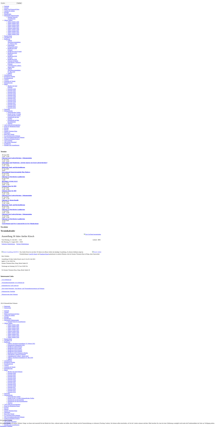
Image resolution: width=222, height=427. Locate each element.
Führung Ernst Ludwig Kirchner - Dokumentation (17, 158)
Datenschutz (7, 308)
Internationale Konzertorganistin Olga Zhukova (16, 172)
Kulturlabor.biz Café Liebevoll (9, 285)
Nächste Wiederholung (22, 244)
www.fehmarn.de (6, 279)
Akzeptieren (3, 426)
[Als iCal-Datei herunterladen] (92, 234)
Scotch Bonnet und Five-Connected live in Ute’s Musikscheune (20, 223)
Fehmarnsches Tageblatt (8, 291)
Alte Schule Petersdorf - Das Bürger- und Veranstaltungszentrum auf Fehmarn (22, 288)
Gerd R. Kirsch (33, 254)
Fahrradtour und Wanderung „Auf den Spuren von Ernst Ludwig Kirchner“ (25, 162)
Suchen (19, 3)
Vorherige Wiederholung (8, 244)
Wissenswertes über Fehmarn (9, 294)
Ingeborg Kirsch (44, 254)
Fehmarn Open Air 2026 (9, 186)
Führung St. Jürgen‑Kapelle (10, 200)
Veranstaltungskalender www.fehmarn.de (12, 282)
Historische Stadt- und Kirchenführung (13, 167)
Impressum (7, 306)
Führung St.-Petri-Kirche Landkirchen (13, 176)
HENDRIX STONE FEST (10, 181)
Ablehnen (9, 426)
